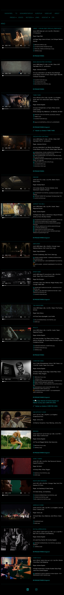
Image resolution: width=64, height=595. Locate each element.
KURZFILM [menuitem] (38, 13)
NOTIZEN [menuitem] (29, 17)
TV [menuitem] (16, 13)
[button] (27, 589)
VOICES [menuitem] (20, 17)
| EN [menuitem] (53, 17)
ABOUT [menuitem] (57, 13)
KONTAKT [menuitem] (45, 17)
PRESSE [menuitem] (12, 17)
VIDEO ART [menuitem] (48, 13)
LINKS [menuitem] (37, 17)
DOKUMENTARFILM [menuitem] (26, 13)
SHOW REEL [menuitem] (9, 13)
